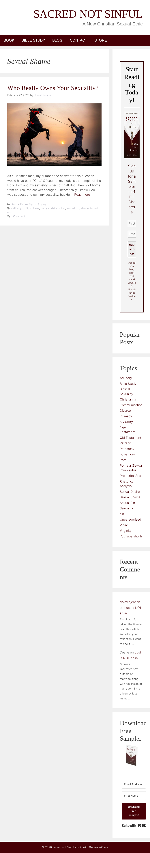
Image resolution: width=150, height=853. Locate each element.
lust (63, 208)
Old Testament (130, 437)
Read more (82, 194)
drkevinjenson (130, 602)
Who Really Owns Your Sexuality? (53, 88)
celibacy (16, 208)
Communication (131, 405)
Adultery (126, 378)
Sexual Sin (127, 503)
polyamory (127, 454)
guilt (25, 208)
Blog (57, 40)
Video (124, 525)
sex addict (73, 208)
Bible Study (33, 40)
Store (100, 40)
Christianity (128, 399)
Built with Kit (134, 825)
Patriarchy (127, 449)
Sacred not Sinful (88, 14)
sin (122, 514)
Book (9, 40)
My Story (126, 422)
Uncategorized (130, 519)
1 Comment (18, 216)
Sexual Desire (19, 204)
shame (85, 208)
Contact (78, 40)
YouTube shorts (131, 536)
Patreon (125, 443)
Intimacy (126, 416)
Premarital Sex (130, 476)
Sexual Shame (37, 204)
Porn (123, 460)
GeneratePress (98, 847)
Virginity (126, 530)
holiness (34, 208)
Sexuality (126, 508)
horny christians (50, 208)
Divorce (125, 410)
